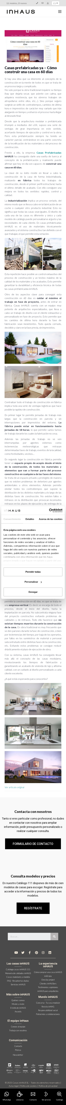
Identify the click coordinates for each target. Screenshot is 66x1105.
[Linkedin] (49, 952)
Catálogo (59, 1100)
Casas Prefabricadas (49, 152)
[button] (33, 908)
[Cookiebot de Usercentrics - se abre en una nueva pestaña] (49, 511)
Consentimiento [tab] (12, 519)
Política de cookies (28, 1086)
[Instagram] (43, 952)
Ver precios (46, 1100)
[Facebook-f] (29, 952)
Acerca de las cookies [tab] (50, 519)
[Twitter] (22, 952)
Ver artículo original (14, 787)
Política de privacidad (48, 1086)
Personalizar (31, 581)
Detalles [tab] (29, 519)
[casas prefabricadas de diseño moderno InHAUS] (20, 11)
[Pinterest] (36, 952)
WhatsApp (7, 1100)
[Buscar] (54, 936)
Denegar (33, 591)
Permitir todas (33, 571)
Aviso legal (13, 1086)
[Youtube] (16, 952)
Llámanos (20, 1100)
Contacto (33, 1100)
